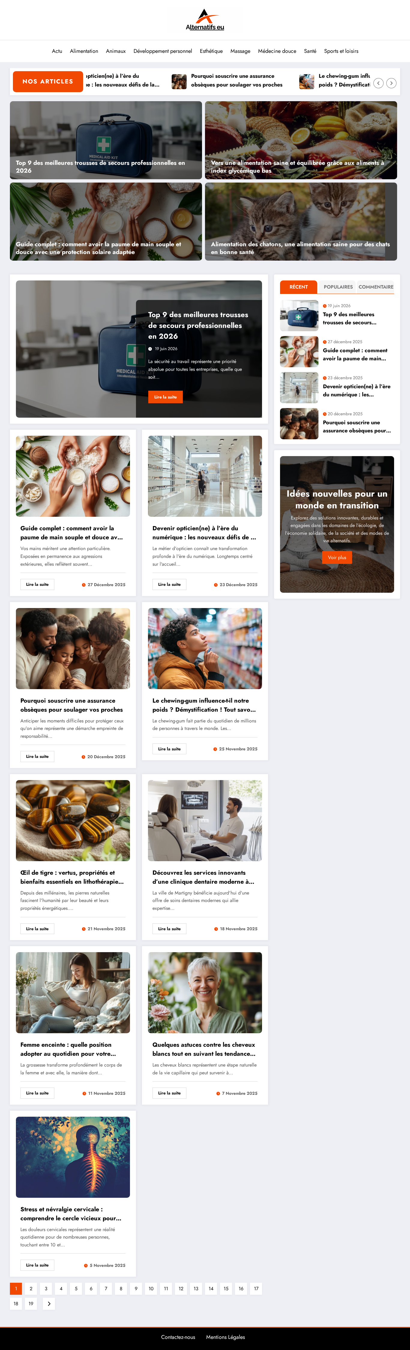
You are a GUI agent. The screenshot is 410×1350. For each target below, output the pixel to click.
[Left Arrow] (378, 83)
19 (31, 1303)
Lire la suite (165, 397)
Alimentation (84, 51)
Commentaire (373, 286)
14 (211, 1288)
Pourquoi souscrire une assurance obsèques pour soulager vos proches (197, 80)
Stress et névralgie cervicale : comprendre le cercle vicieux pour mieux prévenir (68, 1214)
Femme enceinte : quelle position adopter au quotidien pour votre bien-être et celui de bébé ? (66, 1049)
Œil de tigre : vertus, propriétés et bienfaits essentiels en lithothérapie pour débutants (69, 877)
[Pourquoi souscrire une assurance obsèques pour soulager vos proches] (73, 647)
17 (256, 1288)
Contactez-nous (178, 1337)
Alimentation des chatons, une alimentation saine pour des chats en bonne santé (300, 248)
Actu (57, 51)
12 (181, 1288)
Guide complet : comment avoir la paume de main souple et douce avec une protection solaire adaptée (98, 248)
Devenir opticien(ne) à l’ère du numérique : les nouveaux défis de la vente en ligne (203, 533)
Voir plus (337, 557)
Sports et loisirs (341, 51)
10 (151, 1288)
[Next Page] (49, 1304)
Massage (240, 51)
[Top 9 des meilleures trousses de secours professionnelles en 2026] (106, 140)
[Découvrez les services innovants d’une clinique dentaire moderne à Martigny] (205, 819)
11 (166, 1288)
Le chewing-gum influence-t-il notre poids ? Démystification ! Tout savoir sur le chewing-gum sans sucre (328, 80)
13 (196, 1288)
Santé (310, 51)
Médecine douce (277, 51)
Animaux (116, 51)
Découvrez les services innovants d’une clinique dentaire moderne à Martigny (200, 877)
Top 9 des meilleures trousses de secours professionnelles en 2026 (100, 167)
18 (16, 1303)
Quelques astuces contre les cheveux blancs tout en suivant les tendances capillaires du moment (203, 1049)
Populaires (338, 286)
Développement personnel (163, 51)
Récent (299, 286)
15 (226, 1288)
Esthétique (211, 51)
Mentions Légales (225, 1337)
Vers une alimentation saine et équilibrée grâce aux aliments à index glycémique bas (297, 167)
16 (241, 1288)
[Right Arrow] (391, 83)
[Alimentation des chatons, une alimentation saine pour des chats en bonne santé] (295, 221)
